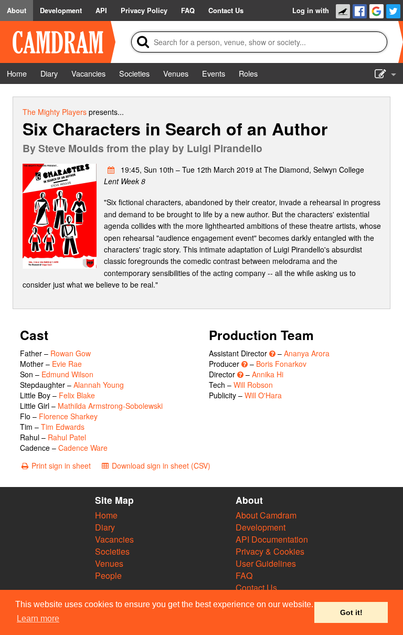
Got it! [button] (351, 612)
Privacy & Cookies (270, 551)
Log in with (310, 10)
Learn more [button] (38, 618)
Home (106, 515)
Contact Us (256, 587)
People (108, 575)
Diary (105, 527)
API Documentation (272, 539)
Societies (112, 551)
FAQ (244, 575)
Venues (109, 563)
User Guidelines (266, 563)
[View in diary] (111, 169)
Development (260, 527)
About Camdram (266, 515)
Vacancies (114, 539)
